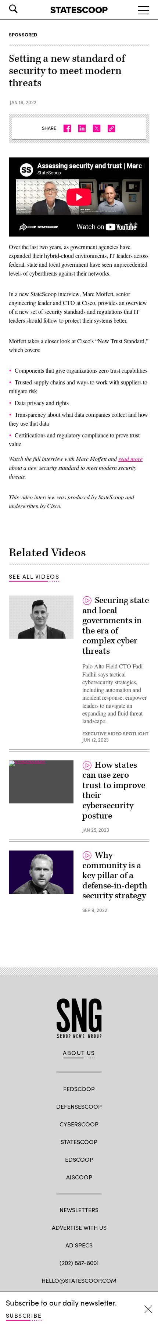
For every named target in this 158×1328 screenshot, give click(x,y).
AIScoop (79, 1177)
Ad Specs (79, 1245)
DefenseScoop (79, 1106)
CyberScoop (79, 1124)
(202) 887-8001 (79, 1263)
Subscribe (24, 1315)
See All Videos (34, 576)
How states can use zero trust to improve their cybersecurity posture (113, 790)
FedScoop (79, 1089)
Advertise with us (79, 1227)
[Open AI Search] (23, 8)
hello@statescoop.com (79, 1280)
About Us (79, 1053)
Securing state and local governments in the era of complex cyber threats (115, 626)
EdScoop (79, 1159)
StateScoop (79, 1142)
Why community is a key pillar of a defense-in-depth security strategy (114, 875)
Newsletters (79, 1210)
